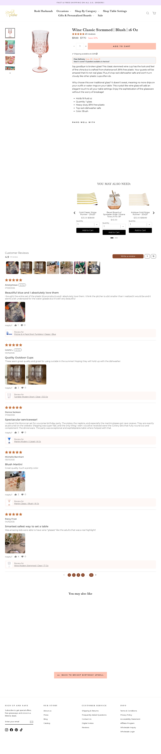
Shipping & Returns (90, 711)
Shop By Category (86, 11)
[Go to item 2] (26, 267)
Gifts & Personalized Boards (75, 15)
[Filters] (147, 256)
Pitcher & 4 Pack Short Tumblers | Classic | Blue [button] (35, 334)
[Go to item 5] (66, 267)
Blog (46, 719)
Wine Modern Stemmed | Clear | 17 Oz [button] (31, 565)
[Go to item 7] (94, 267)
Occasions (62, 11)
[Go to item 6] (80, 267)
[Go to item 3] (39, 267)
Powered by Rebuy (114, 241)
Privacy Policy (126, 715)
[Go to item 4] (53, 267)
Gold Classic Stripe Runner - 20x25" (87, 213)
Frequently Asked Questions (94, 715)
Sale (100, 15)
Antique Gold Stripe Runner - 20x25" (140, 213)
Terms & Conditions (128, 711)
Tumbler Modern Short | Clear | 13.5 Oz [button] (31, 397)
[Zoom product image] (40, 51)
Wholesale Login (127, 732)
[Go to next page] (96, 575)
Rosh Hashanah (43, 11)
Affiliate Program (127, 723)
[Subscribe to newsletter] (31, 721)
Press (46, 715)
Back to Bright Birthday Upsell (82, 675)
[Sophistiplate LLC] (11, 13)
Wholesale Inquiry (128, 727)
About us (47, 711)
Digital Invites (87, 723)
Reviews (85, 727)
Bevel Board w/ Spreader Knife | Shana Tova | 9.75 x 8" (114, 214)
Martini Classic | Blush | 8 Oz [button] (26, 503)
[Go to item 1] (12, 267)
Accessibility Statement (130, 719)
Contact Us (86, 719)
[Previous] (74, 212)
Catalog (47, 723)
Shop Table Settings (115, 11)
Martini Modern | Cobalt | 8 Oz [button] (27, 441)
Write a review (128, 256)
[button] (147, 13)
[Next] (153, 212)
